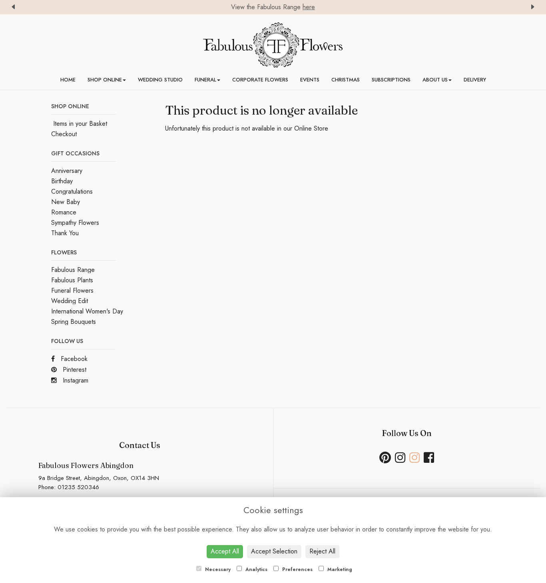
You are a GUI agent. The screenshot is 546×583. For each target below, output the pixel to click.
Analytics (255, 569)
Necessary (217, 569)
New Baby (65, 201)
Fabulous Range (73, 269)
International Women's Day (87, 311)
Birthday (62, 181)
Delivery (475, 79)
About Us (435, 79)
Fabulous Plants (72, 280)
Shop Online (105, 79)
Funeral (205, 79)
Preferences (297, 569)
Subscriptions (391, 79)
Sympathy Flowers (75, 222)
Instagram (74, 380)
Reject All (322, 551)
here (309, 7)
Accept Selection (274, 551)
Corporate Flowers (260, 79)
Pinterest (73, 369)
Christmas (345, 79)
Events (309, 79)
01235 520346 (78, 487)
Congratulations (72, 191)
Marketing (339, 569)
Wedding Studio (160, 79)
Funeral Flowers (72, 290)
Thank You (65, 233)
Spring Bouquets (73, 321)
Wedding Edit (69, 300)
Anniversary (66, 170)
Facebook (73, 358)
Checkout (64, 134)
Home (68, 79)
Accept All (225, 551)
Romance (63, 212)
